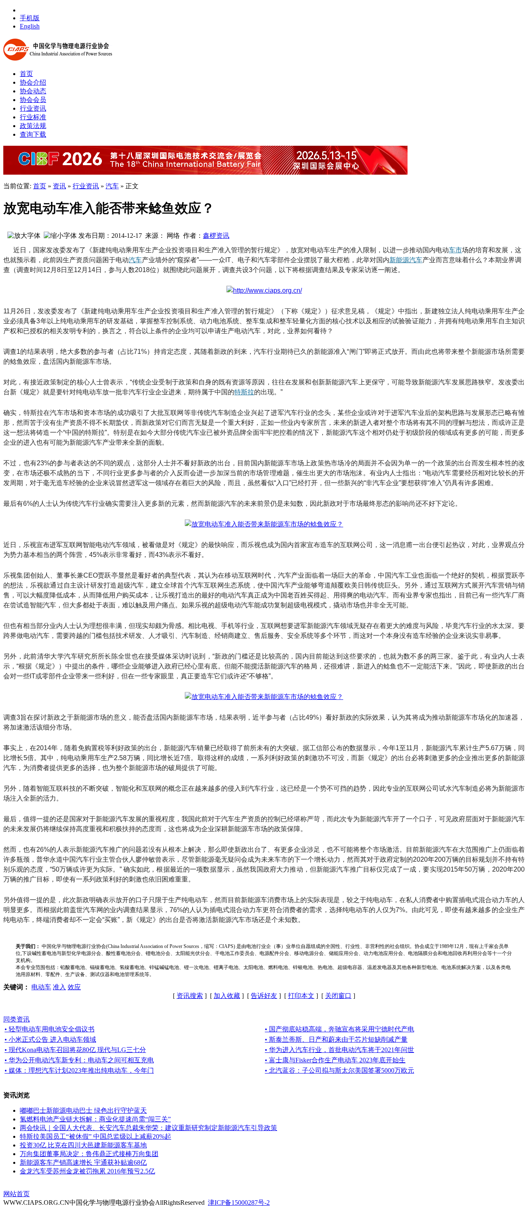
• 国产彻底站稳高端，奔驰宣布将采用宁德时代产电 (339, 1029)
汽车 (112, 186)
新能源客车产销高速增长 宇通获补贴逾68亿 (83, 1162)
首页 (39, 186)
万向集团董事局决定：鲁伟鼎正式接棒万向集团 (89, 1153)
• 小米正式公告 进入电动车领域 (50, 1039)
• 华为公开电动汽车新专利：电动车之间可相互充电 (79, 1060)
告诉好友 (264, 995)
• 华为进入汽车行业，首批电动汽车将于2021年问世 (339, 1049)
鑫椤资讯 (216, 235)
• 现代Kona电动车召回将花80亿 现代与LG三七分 (75, 1049)
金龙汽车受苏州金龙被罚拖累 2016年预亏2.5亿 (87, 1171)
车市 (455, 250)
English (30, 26)
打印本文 (301, 995)
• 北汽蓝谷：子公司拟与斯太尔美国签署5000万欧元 (339, 1070)
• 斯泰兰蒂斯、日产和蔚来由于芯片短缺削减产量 (336, 1039)
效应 (74, 987)
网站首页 (16, 1193)
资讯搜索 (190, 995)
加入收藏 (227, 995)
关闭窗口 (338, 995)
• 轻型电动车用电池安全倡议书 (49, 1029)
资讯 (59, 186)
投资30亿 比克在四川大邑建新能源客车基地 (83, 1145)
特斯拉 (244, 392)
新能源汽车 (405, 259)
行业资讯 (86, 186)
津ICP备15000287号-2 (239, 1202)
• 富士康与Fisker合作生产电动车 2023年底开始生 (335, 1060)
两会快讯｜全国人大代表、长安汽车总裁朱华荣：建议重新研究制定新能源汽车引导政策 (148, 1127)
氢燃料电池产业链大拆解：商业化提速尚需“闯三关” (95, 1119)
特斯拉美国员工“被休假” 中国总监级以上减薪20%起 (95, 1136)
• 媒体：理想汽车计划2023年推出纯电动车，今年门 (79, 1070)
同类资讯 (16, 1019)
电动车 (41, 987)
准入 (59, 987)
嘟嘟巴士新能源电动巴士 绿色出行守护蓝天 (83, 1110)
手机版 (30, 17)
